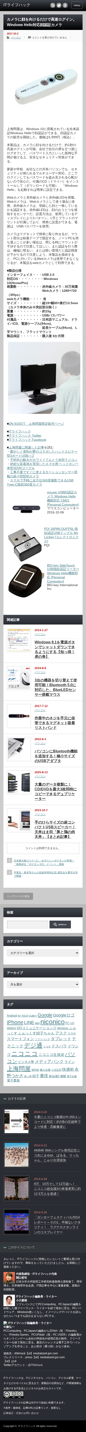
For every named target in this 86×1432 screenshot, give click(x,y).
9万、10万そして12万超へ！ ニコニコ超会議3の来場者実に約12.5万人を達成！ (57, 1189)
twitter (58, 5)
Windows (63, 1028)
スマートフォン (20, 1039)
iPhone (15, 1022)
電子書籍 (13, 1080)
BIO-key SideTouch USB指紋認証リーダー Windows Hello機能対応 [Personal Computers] (63, 573)
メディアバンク (49, 1061)
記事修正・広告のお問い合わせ (21, 1413)
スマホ (72, 1033)
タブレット (61, 1038)
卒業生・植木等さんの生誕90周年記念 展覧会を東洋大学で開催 (46, 874)
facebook (65, 5)
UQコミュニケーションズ (36, 1028)
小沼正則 (56, 1069)
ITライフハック (20, 431)
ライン (69, 1062)
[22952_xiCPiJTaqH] (44, 412)
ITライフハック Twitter (25, 435)
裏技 (44, 1075)
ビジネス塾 (26, 1062)
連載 (63, 1076)
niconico (52, 1022)
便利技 (35, 1069)
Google (45, 1015)
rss (52, 5)
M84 (37, 1023)
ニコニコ (24, 1053)
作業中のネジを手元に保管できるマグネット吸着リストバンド (55, 723)
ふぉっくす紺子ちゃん (36, 1033)
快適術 (68, 1069)
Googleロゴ (64, 1015)
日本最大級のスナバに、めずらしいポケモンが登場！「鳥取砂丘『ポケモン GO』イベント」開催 (44, 862)
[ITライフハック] (20, 5)
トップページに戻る (18, 896)
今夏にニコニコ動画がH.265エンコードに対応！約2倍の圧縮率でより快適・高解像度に (57, 1122)
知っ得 (28, 1076)
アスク (61, 1033)
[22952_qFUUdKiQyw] (44, 121)
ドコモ (47, 1046)
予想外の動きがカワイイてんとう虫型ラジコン (44, 460)
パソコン (16, 37)
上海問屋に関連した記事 (26, 447)
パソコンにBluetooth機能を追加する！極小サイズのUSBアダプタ (56, 756)
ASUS (25, 1015)
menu (77, 5)
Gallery (33, 1015)
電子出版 (72, 1076)
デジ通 (33, 1045)
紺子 (35, 1076)
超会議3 (54, 1076)
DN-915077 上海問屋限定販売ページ (36, 423)
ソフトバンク (42, 1039)
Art (19, 1015)
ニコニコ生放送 (51, 1054)
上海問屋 (19, 1068)
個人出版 (45, 1069)
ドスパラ (59, 1046)
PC (67, 1023)
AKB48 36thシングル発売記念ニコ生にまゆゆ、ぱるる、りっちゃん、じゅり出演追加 (57, 1155)
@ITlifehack (35, 1365)
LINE (29, 1022)
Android (12, 1015)
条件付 (35, 1402)
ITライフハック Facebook (27, 439)
